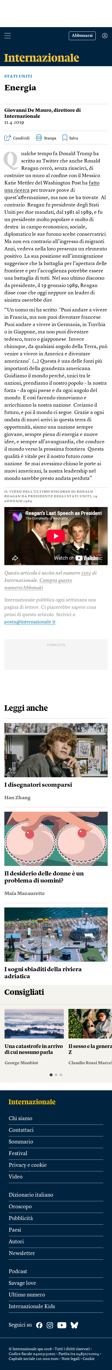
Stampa (50, 138)
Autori (16, 1242)
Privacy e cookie (28, 1165)
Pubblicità (21, 1218)
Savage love (22, 1283)
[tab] (50, 1074)
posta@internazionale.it (29, 622)
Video (16, 1177)
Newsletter (22, 1253)
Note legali (70, 1359)
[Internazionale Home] (34, 1101)
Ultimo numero (27, 1295)
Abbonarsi (82, 36)
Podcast (18, 1272)
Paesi (15, 1230)
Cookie (89, 1359)
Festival (18, 1153)
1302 (86, 573)
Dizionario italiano (31, 1195)
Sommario (21, 1142)
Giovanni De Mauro (27, 110)
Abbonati (33, 588)
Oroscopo (20, 1207)
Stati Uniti (18, 76)
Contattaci (21, 1130)
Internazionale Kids (32, 1307)
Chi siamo (20, 1119)
